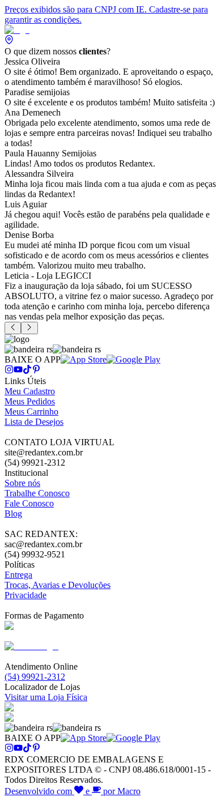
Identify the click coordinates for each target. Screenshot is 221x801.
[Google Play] (133, 359)
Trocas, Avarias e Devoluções (57, 585)
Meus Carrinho (31, 411)
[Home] (17, 30)
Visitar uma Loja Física (46, 697)
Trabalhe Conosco (37, 493)
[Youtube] (18, 371)
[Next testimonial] (29, 328)
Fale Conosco (29, 503)
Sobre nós (22, 483)
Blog (13, 513)
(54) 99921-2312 (35, 676)
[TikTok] (27, 371)
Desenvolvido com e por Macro (73, 791)
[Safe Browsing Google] (31, 646)
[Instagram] (9, 371)
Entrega (18, 575)
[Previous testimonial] (13, 328)
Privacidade (25, 595)
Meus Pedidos (30, 401)
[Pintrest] (36, 371)
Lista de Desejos (34, 422)
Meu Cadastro (30, 391)
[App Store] (84, 359)
